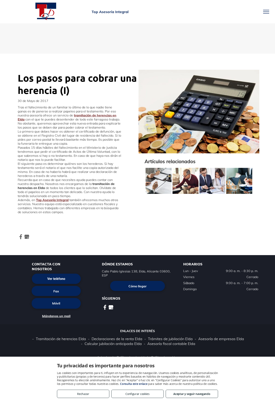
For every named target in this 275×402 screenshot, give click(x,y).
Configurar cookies (137, 394)
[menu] (266, 11)
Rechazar (83, 394)
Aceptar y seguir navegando (191, 394)
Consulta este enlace (133, 384)
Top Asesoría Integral (52, 200)
